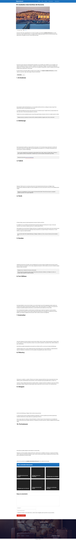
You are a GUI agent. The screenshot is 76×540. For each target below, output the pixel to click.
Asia (42, 1)
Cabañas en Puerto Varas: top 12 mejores (25, 525)
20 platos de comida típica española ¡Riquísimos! (26, 528)
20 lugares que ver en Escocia (23, 488)
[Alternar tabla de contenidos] (23, 75)
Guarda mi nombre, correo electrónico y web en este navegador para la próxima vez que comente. (36, 512)
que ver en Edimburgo (29, 157)
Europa (46, 1)
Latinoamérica (57, 1)
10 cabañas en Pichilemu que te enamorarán (26, 524)
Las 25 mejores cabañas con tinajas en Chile (48, 525)
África (39, 1)
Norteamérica (51, 1)
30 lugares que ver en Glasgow (52, 476)
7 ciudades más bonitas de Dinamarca (25, 527)
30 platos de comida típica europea (46, 527)
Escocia (25, 30)
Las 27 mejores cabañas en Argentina (46, 524)
